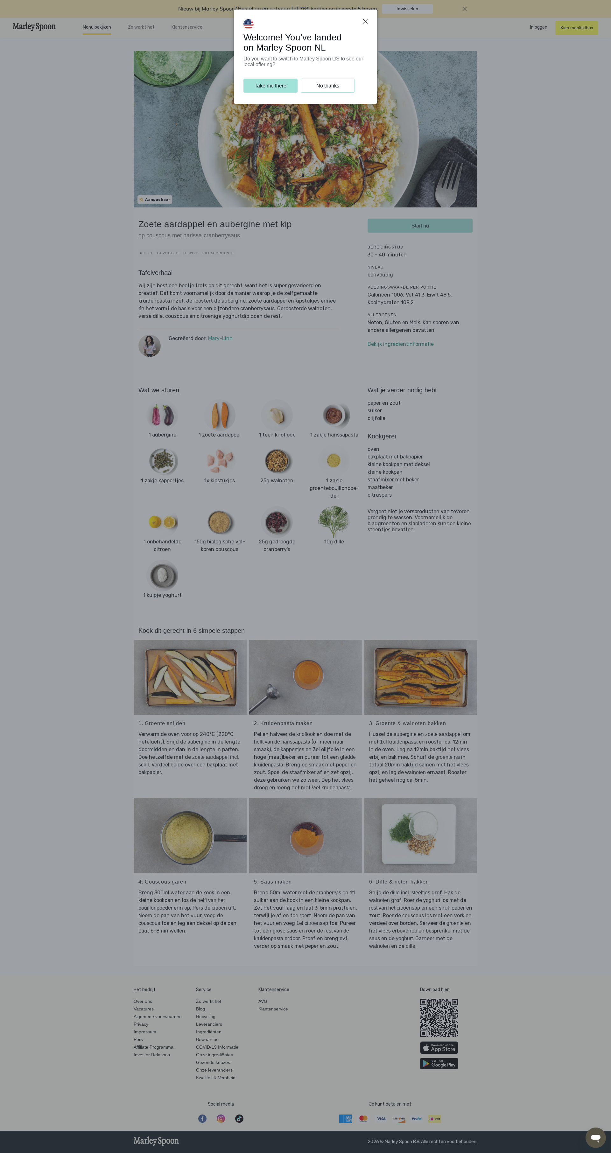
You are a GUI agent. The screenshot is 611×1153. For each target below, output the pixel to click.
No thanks (327, 85)
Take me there (270, 85)
